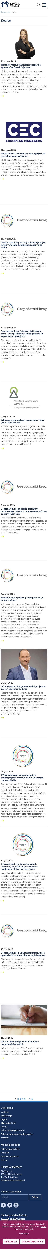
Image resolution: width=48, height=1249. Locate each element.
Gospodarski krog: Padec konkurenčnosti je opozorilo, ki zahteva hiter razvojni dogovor (23, 954)
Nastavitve (24, 1233)
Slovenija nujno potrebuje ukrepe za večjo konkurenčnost (22, 598)
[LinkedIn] (9, 1206)
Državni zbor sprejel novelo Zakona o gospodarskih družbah (20, 1042)
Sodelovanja (6, 1116)
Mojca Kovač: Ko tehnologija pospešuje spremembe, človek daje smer (21, 66)
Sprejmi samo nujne (32, 1242)
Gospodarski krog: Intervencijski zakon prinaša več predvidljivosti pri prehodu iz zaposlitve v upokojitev (22, 334)
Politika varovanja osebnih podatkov (17, 1134)
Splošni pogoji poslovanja (12, 1130)
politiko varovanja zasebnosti (30, 1227)
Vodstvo (4, 1112)
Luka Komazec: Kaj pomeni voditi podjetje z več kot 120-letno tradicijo (23, 687)
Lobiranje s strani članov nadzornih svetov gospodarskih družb (22, 421)
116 (31, 1099)
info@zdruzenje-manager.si (13, 1180)
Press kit (5, 1153)
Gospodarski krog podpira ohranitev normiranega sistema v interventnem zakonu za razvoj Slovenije (24, 511)
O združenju (7, 1107)
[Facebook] (3, 1206)
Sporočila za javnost (10, 1156)
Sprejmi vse (11, 1242)
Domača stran (5, 12)
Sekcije (4, 1127)
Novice (4, 1160)
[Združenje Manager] (10, 4)
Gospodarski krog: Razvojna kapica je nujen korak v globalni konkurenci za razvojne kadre (23, 245)
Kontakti (4, 1138)
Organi (4, 1119)
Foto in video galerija (10, 1149)
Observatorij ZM (8, 1123)
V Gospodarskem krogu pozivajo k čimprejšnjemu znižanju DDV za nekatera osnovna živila (22, 778)
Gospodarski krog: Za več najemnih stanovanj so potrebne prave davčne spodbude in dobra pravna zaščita (19, 866)
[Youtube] (16, 1206)
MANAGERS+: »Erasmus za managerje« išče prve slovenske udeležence (23, 154)
